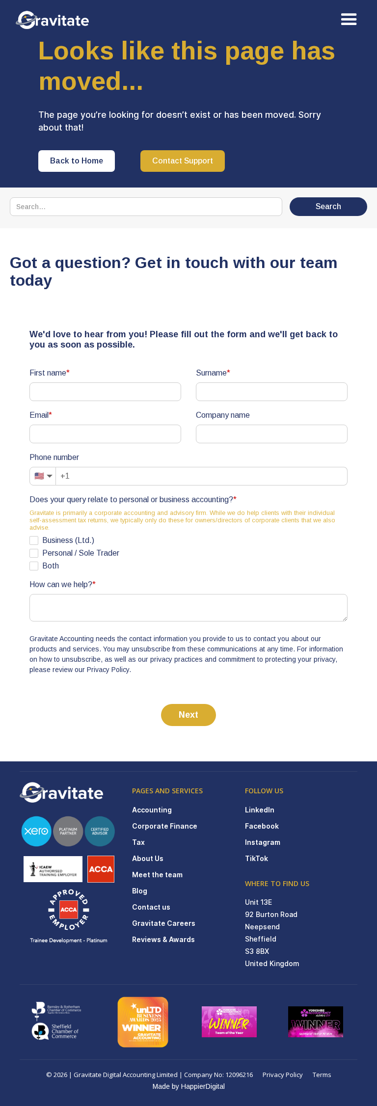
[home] (60, 19)
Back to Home (76, 161)
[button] (349, 19)
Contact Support (182, 161)
